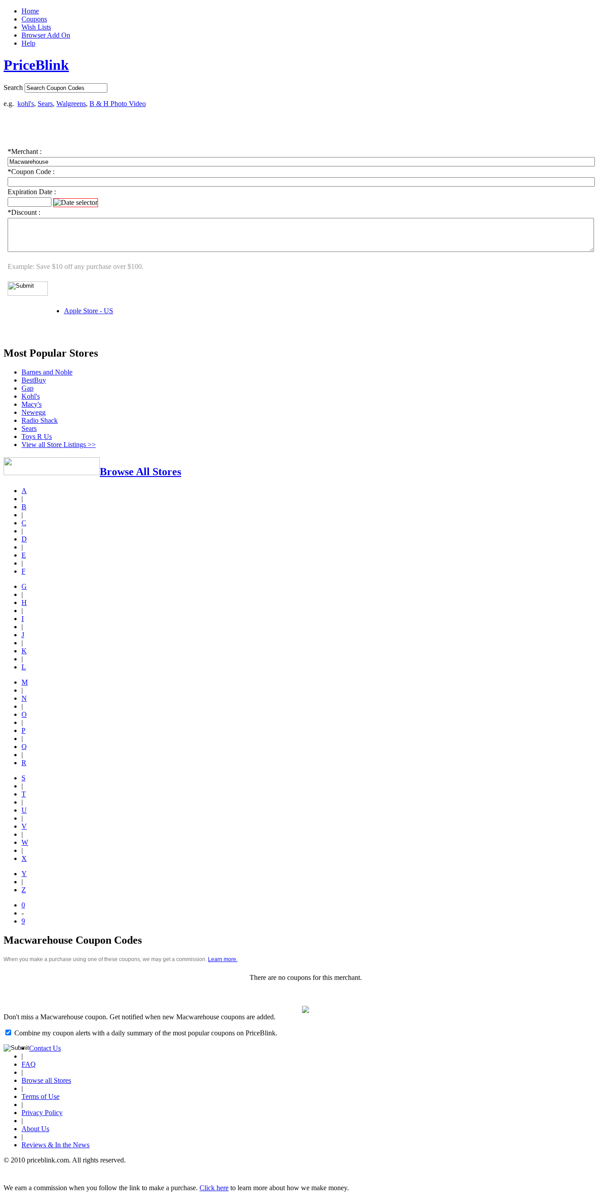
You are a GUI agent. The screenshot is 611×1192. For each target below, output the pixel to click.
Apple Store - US (88, 311)
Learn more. (223, 959)
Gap (27, 388)
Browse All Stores (140, 471)
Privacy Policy (42, 1112)
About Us (35, 1128)
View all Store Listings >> (58, 444)
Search (13, 87)
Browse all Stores (46, 1080)
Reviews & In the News (55, 1145)
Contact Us (45, 1048)
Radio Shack (39, 420)
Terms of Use (40, 1096)
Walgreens (71, 103)
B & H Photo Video (117, 103)
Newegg (33, 412)
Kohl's (30, 396)
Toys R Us (36, 436)
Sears (45, 103)
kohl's (25, 103)
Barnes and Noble (46, 372)
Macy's (31, 404)
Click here (214, 1188)
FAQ (28, 1064)
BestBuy (33, 380)
